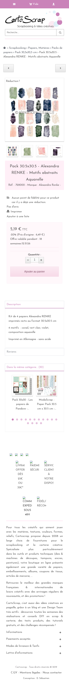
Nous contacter (52, 672)
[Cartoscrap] (34, 12)
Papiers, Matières (38, 48)
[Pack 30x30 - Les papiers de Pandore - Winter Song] (22, 386)
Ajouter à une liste (18, 216)
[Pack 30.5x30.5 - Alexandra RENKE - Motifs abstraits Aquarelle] (12, 151)
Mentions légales (30, 672)
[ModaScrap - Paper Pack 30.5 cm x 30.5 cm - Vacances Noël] (47, 386)
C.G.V (14, 672)
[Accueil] (4, 48)
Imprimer (16, 211)
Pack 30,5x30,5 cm (26, 52)
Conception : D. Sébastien (36, 678)
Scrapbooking (17, 48)
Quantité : (34, 254)
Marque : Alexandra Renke (43, 185)
